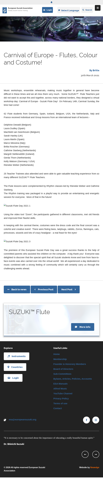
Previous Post (45, 289)
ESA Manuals (60, 383)
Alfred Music (60, 388)
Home (56, 354)
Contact (57, 408)
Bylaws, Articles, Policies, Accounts (72, 379)
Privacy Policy (61, 398)
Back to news (18, 289)
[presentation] (85, 454)
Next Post (67, 289)
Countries (16, 367)
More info (84, 327)
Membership (60, 359)
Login (49, 10)
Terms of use (60, 403)
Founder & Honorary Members (69, 364)
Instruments (18, 356)
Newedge (94, 467)
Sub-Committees (62, 374)
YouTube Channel (62, 393)
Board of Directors (63, 369)
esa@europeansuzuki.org (22, 419)
